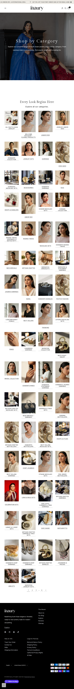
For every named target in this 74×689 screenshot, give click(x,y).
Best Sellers (29, 320)
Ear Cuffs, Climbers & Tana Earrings (45, 505)
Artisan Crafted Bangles (45, 563)
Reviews (41, 621)
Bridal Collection (12, 378)
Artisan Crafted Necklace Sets (11, 409)
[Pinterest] (15, 632)
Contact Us (8, 645)
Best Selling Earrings (12, 475)
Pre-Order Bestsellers (62, 475)
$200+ (28, 299)
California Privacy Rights (35, 653)
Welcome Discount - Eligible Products (28, 135)
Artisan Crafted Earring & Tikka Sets (28, 533)
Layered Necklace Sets (62, 320)
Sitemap (41, 623)
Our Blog (41, 615)
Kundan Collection (62, 209)
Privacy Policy (31, 647)
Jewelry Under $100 (62, 127)
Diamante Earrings (45, 187)
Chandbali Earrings (29, 349)
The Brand (42, 609)
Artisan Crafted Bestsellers (11, 445)
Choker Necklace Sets (45, 209)
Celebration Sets (11, 504)
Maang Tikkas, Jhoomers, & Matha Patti (11, 239)
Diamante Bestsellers (28, 445)
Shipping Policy (32, 645)
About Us (41, 613)
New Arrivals (11, 268)
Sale (62, 187)
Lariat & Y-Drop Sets (12, 528)
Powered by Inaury (29, 676)
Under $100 (45, 135)
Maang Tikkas (28, 238)
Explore (40, 618)
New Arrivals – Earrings (28, 416)
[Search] (65, 8)
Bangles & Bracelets (45, 267)
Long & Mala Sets (28, 497)
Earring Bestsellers (62, 416)
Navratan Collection (45, 349)
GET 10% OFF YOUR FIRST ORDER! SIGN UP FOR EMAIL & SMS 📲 (45, 2)
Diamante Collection (11, 158)
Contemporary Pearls (12, 320)
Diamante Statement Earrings (45, 386)
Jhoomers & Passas (62, 563)
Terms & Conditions (33, 650)
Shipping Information (11, 650)
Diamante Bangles (45, 299)
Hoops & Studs (62, 439)
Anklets (11, 586)
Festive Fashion (62, 299)
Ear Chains (45, 528)
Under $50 (28, 217)
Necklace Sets (45, 246)
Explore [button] (7, 627)
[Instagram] (11, 632)
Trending (45, 327)
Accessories (28, 187)
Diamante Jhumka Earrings (62, 385)
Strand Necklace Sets (45, 475)
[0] (68, 8)
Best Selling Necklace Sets (45, 445)
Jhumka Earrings (11, 292)
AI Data (29, 655)
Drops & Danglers (12, 210)
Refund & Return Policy (34, 642)
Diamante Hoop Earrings (12, 563)
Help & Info (8, 638)
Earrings (45, 159)
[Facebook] (6, 632)
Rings (11, 349)
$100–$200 (62, 166)
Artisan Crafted (28, 268)
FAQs (6, 647)
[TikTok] (19, 632)
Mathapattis (62, 528)
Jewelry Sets (28, 159)
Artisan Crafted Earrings (62, 497)
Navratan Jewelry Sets (28, 585)
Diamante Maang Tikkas (62, 245)
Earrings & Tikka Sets (45, 409)
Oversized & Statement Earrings (62, 268)
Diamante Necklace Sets (11, 187)
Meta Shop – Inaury (62, 356)
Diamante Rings (29, 385)
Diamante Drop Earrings (28, 563)
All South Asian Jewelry (12, 127)
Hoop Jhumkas (28, 468)
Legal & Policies (32, 638)
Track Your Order (10, 642)
